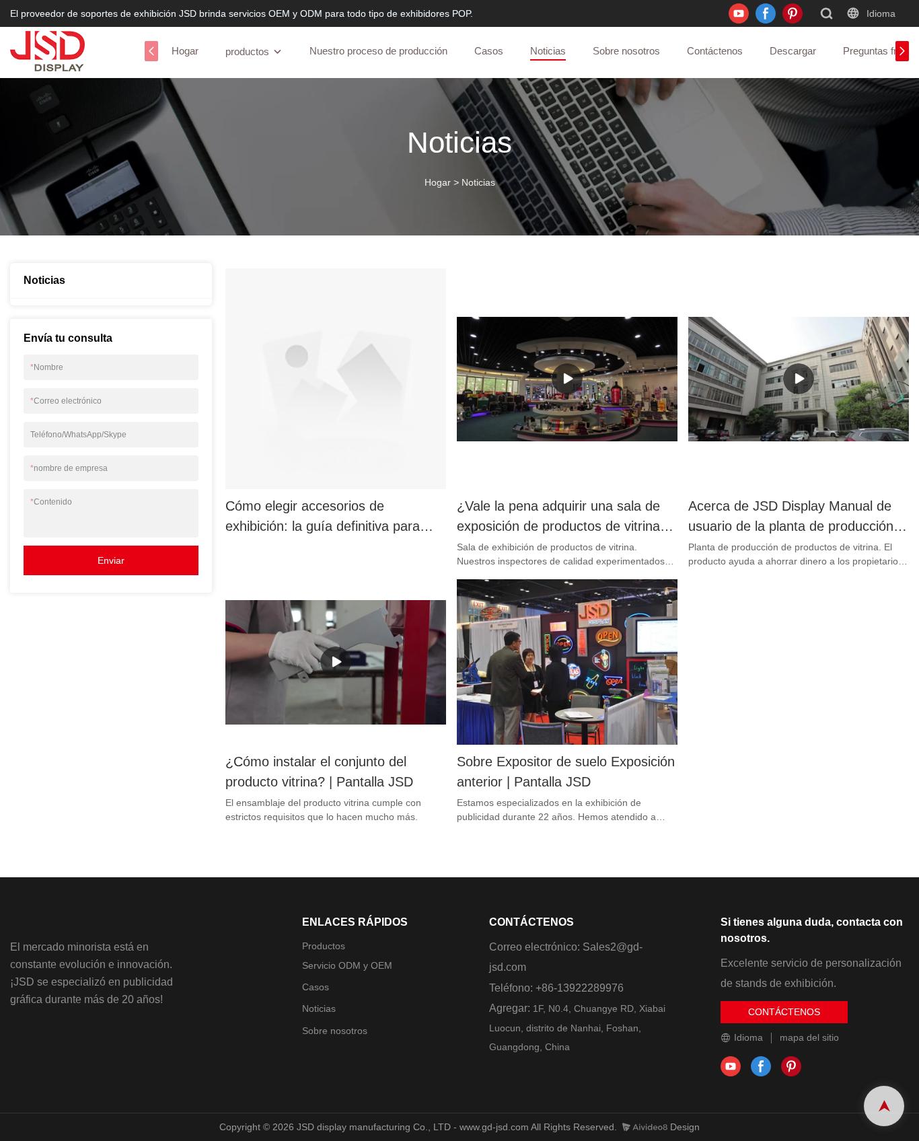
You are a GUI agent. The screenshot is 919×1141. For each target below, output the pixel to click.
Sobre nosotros (626, 51)
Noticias (548, 51)
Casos (488, 51)
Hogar (185, 51)
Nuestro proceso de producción (378, 51)
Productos (323, 946)
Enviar (111, 560)
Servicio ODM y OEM (347, 965)
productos (247, 51)
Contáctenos (715, 51)
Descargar (793, 51)
